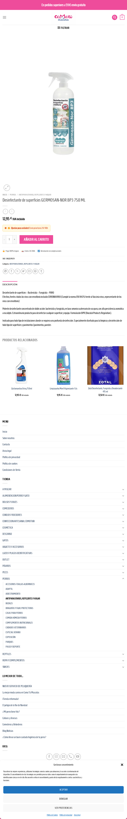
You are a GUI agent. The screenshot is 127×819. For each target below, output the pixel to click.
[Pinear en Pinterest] (35, 271)
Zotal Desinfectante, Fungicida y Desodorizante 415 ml (105, 390)
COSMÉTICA (7, 527)
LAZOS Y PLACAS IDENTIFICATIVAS (17, 553)
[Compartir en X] (17, 271)
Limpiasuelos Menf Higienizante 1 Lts (63, 388)
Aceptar (63, 789)
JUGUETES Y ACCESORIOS (13, 546)
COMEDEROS (8, 508)
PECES (5, 572)
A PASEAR (6, 489)
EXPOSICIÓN (11, 637)
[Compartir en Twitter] (23, 271)
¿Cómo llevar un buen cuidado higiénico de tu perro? (24, 737)
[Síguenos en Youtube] (77, 756)
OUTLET (5, 559)
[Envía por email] (29, 271)
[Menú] (4, 17)
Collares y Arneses (9, 718)
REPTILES (6, 654)
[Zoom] (7, 188)
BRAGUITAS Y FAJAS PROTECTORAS (19, 608)
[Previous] (2, 374)
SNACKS (5, 666)
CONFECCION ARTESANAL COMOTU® (18, 521)
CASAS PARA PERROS (14, 613)
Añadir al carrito (36, 239)
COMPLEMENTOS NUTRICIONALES (19, 622)
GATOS (5, 540)
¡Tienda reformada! (10, 699)
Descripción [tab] (9, 284)
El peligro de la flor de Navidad (14, 705)
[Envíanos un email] (63, 756)
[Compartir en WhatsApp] (5, 271)
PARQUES (9, 642)
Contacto (6, 444)
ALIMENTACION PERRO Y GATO (15, 495)
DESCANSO (7, 534)
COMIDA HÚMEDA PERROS (16, 617)
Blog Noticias (7, 730)
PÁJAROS (6, 565)
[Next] (124, 374)
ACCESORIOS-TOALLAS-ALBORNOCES (20, 584)
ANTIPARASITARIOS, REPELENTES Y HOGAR (35, 194)
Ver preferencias (63, 808)
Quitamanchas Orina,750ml (21, 388)
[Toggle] (123, 489)
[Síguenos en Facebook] (49, 756)
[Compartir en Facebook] (11, 271)
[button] (122, 764)
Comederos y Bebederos (12, 724)
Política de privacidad (66, 815)
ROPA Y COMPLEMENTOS (13, 660)
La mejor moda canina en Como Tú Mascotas (20, 692)
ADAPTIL (9, 589)
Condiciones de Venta (11, 469)
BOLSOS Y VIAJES (9, 502)
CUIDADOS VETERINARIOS (16, 627)
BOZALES (9, 603)
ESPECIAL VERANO (13, 632)
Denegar (63, 798)
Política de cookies (10, 463)
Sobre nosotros (8, 438)
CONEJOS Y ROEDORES (12, 515)
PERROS (13, 194)
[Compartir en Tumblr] (41, 271)
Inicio (4, 194)
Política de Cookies (52, 815)
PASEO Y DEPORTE (13, 646)
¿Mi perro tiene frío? (11, 711)
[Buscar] (114, 17)
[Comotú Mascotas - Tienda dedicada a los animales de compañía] (63, 17)
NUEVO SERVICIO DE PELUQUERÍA (17, 686)
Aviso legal (77, 815)
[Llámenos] (70, 756)
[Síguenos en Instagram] (56, 756)
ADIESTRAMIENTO (13, 593)
